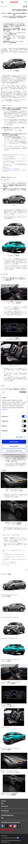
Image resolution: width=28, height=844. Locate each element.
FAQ (2, 803)
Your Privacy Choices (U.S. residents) (8, 837)
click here (4, 409)
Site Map (3, 801)
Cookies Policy (4, 835)
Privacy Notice (5, 811)
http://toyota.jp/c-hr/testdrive (11, 170)
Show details (19, 437)
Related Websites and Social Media (10, 822)
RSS (2, 818)
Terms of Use (4, 806)
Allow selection (14, 446)
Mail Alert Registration (7, 815)
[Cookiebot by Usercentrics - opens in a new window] (19, 392)
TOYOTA (14, 2)
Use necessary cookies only (14, 450)
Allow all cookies (14, 441)
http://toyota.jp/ (16, 168)
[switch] (24, 421)
